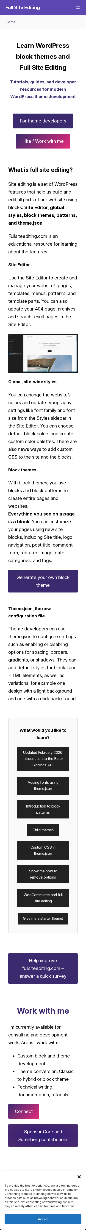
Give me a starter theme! (43, 918)
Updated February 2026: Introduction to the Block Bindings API (43, 758)
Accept (43, 1219)
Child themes (43, 830)
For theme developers (43, 121)
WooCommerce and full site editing (43, 898)
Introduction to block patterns (43, 809)
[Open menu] (77, 7)
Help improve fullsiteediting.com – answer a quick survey (43, 968)
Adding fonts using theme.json (43, 785)
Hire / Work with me (43, 141)
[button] (79, 1176)
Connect (24, 1111)
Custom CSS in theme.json (43, 850)
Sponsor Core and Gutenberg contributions (43, 1135)
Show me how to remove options (43, 874)
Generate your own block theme (43, 581)
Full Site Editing (23, 7)
